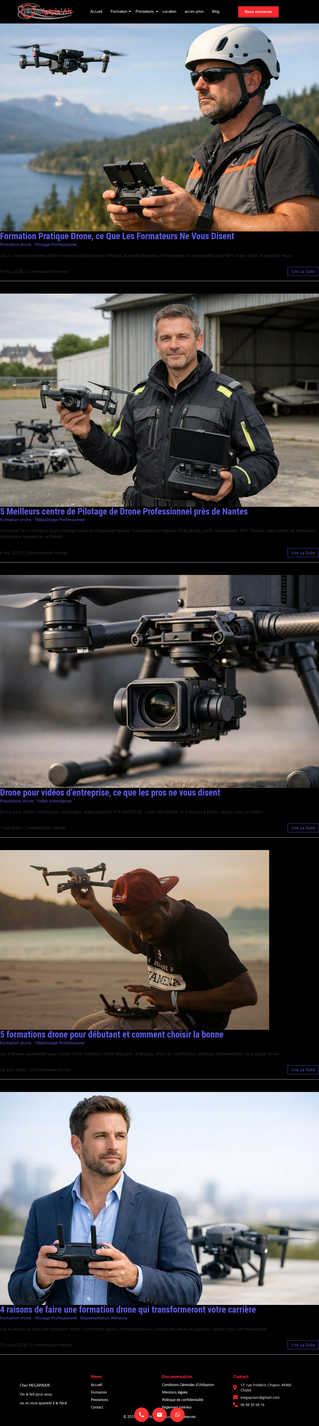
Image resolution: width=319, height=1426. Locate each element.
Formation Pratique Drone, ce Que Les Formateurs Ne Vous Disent (117, 236)
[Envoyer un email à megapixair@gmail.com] (159, 1415)
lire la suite (303, 271)
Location (169, 11)
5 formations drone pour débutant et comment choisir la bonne (112, 1034)
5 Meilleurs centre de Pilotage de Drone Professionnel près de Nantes (124, 511)
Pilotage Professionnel (56, 244)
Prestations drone (16, 800)
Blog (215, 11)
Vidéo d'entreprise (54, 800)
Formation (119, 11)
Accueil (96, 11)
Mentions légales (175, 1392)
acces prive (194, 11)
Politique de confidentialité (182, 1400)
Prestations (145, 11)
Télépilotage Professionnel (59, 519)
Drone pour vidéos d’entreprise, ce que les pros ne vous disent (110, 792)
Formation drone (15, 244)
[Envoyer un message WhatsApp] (177, 1415)
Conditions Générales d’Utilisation (188, 1385)
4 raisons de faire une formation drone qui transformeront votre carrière (128, 1309)
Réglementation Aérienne (103, 1317)
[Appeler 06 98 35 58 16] (141, 1415)
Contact (97, 1407)
